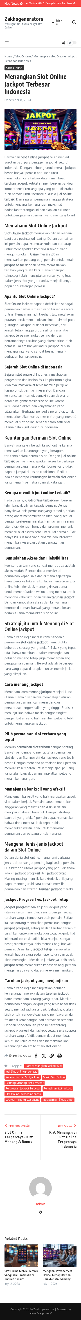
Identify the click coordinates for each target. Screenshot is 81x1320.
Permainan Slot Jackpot (58, 1088)
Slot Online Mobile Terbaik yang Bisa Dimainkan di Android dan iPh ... (21, 1275)
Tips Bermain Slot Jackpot (58, 1099)
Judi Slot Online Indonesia (21, 1071)
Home (8, 56)
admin (40, 1204)
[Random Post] (63, 43)
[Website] (40, 1212)
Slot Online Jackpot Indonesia (24, 1094)
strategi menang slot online (22, 1099)
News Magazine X (40, 1313)
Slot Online (23, 56)
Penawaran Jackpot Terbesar (23, 1088)
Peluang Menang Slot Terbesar (24, 1083)
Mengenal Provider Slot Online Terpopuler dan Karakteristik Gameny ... (58, 1275)
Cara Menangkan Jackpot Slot (43, 1065)
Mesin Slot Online (54, 1077)
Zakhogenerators (23, 18)
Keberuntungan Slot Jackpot (23, 1077)
